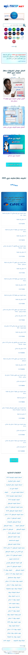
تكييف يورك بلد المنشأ (14, 637)
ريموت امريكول (8, 526)
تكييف (6, 492)
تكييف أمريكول (20, 529)
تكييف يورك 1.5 (8, 570)
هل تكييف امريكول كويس (14, 563)
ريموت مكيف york (14, 604)
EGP (22, 224)
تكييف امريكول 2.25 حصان (14, 555)
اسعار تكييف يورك (14, 626)
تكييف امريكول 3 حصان (14, 518)
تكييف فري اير (14, 489)
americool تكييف (14, 559)
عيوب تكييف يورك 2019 (14, 622)
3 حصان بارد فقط (21, 398)
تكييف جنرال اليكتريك (14, 481)
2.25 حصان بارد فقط (21, 285)
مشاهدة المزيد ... (21, 61)
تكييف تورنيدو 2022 (14, 500)
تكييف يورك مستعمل (14, 578)
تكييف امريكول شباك (14, 533)
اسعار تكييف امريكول (14, 503)
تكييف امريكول (19, 570)
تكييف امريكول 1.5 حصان (14, 566)
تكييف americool (14, 540)
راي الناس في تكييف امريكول (14, 552)
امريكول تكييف (19, 526)
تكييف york (6, 641)
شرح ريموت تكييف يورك (14, 615)
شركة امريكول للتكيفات (14, 522)
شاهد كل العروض (14, 164)
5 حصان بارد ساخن (21, 447)
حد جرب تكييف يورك (14, 596)
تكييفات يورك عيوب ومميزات (14, 589)
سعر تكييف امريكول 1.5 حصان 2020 (14, 548)
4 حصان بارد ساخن (21, 431)
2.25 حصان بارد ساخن (20, 316)
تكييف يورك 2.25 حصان (14, 629)
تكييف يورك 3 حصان (14, 618)
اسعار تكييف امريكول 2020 (14, 511)
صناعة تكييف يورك (14, 607)
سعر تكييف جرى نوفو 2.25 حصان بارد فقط (15, 295)
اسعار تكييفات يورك (14, 592)
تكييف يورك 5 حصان (14, 600)
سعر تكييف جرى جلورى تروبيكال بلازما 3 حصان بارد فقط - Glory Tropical (14, 409)
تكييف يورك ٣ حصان (14, 611)
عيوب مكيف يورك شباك (14, 633)
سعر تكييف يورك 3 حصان (14, 585)
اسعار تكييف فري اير (17, 492)
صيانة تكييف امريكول (14, 544)
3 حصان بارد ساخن (21, 381)
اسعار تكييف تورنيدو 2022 (14, 496)
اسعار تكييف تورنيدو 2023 (14, 477)
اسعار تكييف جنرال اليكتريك (14, 485)
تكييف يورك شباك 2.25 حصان (14, 581)
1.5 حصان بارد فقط (21, 220)
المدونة (14, 460)
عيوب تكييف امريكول (14, 537)
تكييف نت (9, 652)
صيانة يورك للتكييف (19, 641)
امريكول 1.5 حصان (8, 529)
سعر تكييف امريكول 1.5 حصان (14, 507)
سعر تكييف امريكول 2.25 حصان (14, 515)
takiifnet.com (12, 653)
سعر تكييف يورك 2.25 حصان (14, 574)
